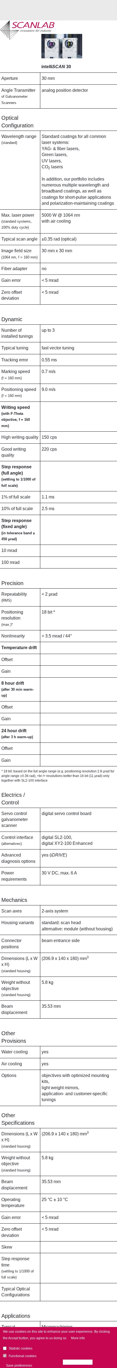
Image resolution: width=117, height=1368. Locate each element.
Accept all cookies (79, 1362)
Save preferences (19, 1365)
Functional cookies (22, 1356)
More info (78, 1338)
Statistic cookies (20, 1348)
